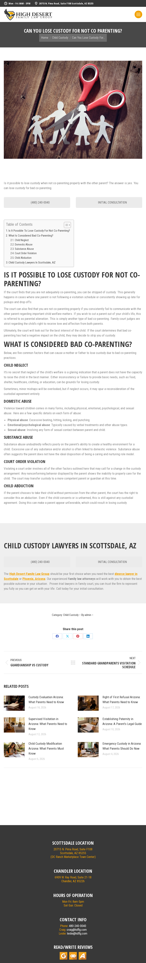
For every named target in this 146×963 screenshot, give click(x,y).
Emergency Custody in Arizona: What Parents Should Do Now (121, 746)
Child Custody (71, 615)
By (86, 615)
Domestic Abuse (24, 244)
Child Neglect (22, 240)
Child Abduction (23, 257)
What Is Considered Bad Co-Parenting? (31, 235)
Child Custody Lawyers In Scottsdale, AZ (32, 262)
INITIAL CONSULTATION (112, 202)
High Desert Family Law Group (29, 574)
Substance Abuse (24, 248)
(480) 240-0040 (40, 202)
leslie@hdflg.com (77, 933)
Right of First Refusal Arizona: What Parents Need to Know (121, 699)
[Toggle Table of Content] (65, 225)
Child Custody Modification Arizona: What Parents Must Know (46, 748)
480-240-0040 (77, 926)
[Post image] (14, 703)
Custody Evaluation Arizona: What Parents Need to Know (46, 699)
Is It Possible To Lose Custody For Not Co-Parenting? (39, 230)
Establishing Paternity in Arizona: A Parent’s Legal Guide (122, 721)
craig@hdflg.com (77, 930)
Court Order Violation (26, 253)
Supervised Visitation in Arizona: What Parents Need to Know (48, 724)
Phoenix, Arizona (33, 579)
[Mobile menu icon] (138, 14)
